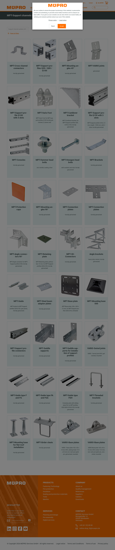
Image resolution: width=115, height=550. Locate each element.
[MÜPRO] (57, 5)
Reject (53, 26)
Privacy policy (53, 20)
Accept (62, 26)
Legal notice (62, 20)
